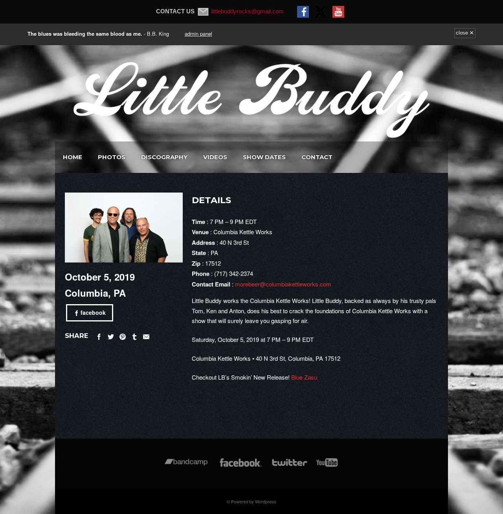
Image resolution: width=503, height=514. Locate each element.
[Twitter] (289, 466)
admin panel (198, 33)
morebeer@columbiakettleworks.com (283, 284)
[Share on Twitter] (111, 335)
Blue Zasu (304, 377)
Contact (316, 157)
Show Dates (264, 157)
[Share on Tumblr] (134, 335)
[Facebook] (240, 466)
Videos (215, 157)
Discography (164, 157)
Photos (111, 157)
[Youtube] (327, 466)
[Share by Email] (146, 335)
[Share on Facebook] (99, 335)
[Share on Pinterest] (122, 335)
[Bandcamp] (186, 466)
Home (72, 157)
